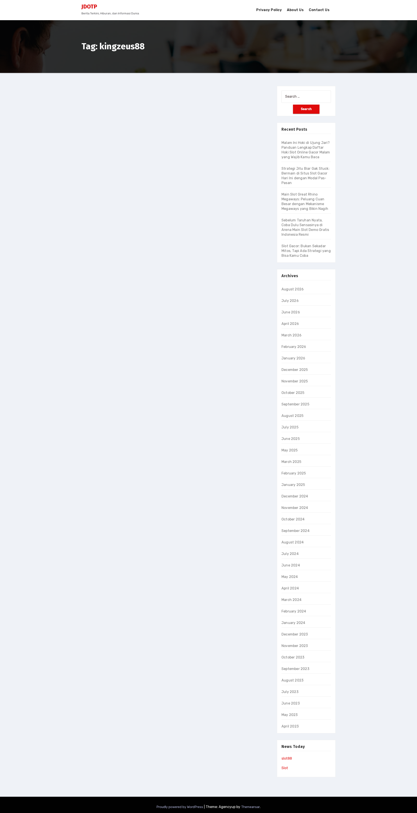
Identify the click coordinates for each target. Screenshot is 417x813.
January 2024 (293, 623)
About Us (295, 10)
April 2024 (290, 588)
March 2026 (291, 335)
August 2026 (292, 289)
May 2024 (289, 577)
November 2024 (294, 508)
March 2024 (291, 600)
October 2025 (292, 393)
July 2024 (290, 554)
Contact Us (319, 10)
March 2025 (291, 462)
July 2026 (290, 301)
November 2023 (294, 646)
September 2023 (295, 669)
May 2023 (289, 715)
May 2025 (289, 450)
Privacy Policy (269, 10)
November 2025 (294, 381)
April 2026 (290, 324)
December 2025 (294, 370)
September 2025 (295, 404)
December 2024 (294, 496)
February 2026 (293, 347)
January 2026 (293, 358)
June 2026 (290, 312)
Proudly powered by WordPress (180, 807)
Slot (284, 768)
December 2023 (294, 634)
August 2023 (292, 680)
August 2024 (292, 542)
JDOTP (89, 6)
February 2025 (293, 473)
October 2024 (292, 519)
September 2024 (295, 531)
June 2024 (290, 565)
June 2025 (290, 439)
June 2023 (290, 703)
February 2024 (293, 611)
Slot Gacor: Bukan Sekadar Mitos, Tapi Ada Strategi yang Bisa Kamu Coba (306, 251)
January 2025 (293, 485)
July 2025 (289, 427)
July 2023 (289, 692)
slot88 (286, 758)
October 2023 (292, 657)
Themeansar (250, 807)
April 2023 (290, 726)
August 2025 (292, 416)
